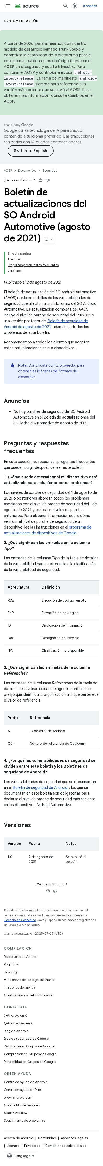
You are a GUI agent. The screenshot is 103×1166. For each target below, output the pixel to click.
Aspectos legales (74, 1138)
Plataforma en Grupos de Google (29, 1046)
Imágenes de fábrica (19, 987)
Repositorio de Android (21, 956)
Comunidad (47, 1138)
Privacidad (32, 1146)
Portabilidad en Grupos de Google (30, 1061)
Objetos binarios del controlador (28, 995)
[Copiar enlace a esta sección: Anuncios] (34, 401)
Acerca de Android (18, 1138)
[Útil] (40, 180)
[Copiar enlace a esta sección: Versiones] (35, 826)
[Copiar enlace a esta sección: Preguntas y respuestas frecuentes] (39, 452)
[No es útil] (47, 180)
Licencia (13, 1146)
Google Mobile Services (22, 1105)
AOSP (8, 170)
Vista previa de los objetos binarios (29, 980)
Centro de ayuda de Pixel (23, 1089)
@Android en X (15, 1015)
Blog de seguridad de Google (26, 1038)
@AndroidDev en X (18, 1023)
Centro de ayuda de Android (25, 1082)
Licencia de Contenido (20, 920)
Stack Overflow (15, 1113)
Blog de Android (16, 1031)
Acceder (90, 6)
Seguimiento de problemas (24, 1120)
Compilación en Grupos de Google (30, 1054)
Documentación (21, 21)
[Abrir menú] (7, 6)
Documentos (27, 170)
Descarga (11, 972)
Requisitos (11, 964)
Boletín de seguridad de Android (40, 787)
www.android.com (18, 1097)
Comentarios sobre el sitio (66, 1146)
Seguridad (49, 170)
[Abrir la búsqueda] (66, 6)
